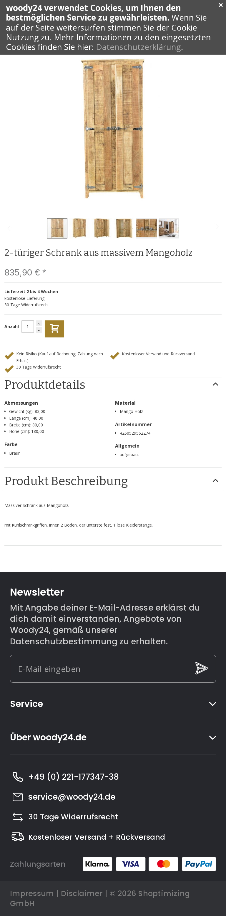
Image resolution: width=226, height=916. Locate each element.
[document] (113, 27)
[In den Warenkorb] (54, 328)
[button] (80, 228)
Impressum (32, 893)
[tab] (113, 385)
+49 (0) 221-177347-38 (73, 777)
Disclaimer (82, 893)
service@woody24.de (71, 797)
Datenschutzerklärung (138, 46)
